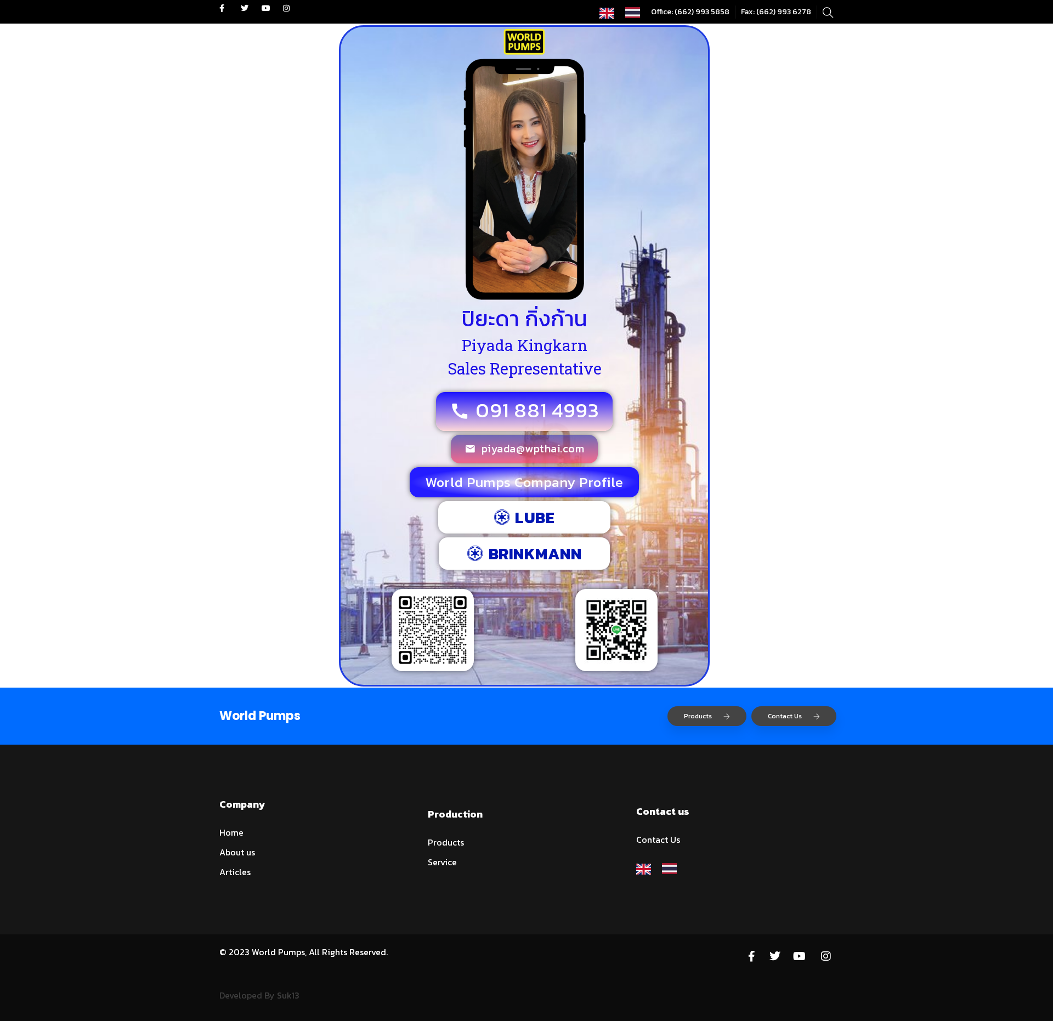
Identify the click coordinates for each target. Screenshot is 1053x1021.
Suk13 (288, 995)
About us (237, 852)
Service (442, 862)
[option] (635, 12)
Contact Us (785, 716)
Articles (235, 871)
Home (231, 832)
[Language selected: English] (625, 11)
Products (698, 716)
